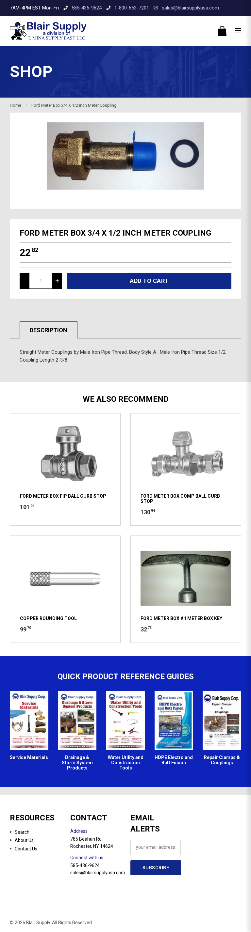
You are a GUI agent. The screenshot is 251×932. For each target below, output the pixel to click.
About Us (24, 840)
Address (79, 831)
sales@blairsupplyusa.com (190, 8)
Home (15, 105)
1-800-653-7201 (131, 8)
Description (48, 330)
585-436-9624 (87, 8)
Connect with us (86, 857)
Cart (222, 31)
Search (22, 832)
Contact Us (26, 848)
